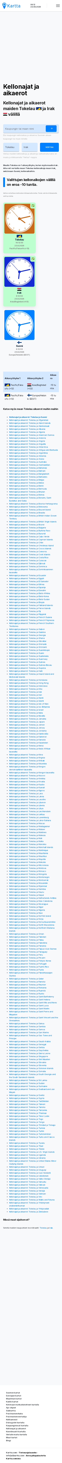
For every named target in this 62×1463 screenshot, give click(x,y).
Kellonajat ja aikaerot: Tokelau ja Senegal (27, 1044)
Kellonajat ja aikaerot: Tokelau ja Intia (25, 689)
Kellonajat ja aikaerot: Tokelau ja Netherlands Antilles (33, 898)
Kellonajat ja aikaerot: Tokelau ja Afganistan (28, 420)
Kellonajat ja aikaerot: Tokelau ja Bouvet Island (30, 509)
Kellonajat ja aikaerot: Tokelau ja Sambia (27, 1026)
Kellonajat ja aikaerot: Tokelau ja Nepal (26, 895)
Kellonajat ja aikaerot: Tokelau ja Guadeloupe (29, 650)
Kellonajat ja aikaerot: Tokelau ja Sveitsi (26, 1095)
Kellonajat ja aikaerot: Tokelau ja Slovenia (27, 1065)
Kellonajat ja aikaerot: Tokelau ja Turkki (26, 1131)
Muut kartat (11, 1437)
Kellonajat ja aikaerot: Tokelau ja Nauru (26, 892)
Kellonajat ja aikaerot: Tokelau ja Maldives (27, 832)
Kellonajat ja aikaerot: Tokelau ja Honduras (28, 680)
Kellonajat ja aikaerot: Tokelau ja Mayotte (27, 859)
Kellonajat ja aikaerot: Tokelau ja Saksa (26, 1023)
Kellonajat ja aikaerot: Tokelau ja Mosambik (28, 883)
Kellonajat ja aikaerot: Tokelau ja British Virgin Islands (33, 521)
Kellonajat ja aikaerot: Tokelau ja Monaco (27, 871)
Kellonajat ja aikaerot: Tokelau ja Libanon (27, 802)
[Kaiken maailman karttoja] (11, 6)
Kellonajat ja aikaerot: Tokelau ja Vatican (27, 1185)
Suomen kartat (13, 1392)
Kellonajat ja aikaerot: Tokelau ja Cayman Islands (31, 539)
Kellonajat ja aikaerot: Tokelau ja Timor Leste (29, 1116)
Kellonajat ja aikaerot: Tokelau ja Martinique (28, 850)
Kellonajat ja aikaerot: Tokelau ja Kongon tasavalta (31, 772)
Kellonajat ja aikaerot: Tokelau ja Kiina (26, 754)
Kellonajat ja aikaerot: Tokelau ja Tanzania (28, 1110)
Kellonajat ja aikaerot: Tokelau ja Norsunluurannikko (32, 922)
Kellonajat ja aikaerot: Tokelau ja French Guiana (30, 617)
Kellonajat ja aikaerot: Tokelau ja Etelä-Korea (29, 596)
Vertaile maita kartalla (16, 1434)
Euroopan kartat (13, 1395)
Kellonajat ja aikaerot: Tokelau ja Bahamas (28, 468)
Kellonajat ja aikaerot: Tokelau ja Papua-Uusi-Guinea (32, 949)
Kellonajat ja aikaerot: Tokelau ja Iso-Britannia (29, 707)
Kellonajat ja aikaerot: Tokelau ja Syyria (26, 1098)
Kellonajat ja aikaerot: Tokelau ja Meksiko (27, 862)
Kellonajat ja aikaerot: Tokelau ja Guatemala (28, 656)
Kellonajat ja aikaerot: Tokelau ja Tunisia (27, 1128)
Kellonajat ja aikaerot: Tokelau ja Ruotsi (26, 993)
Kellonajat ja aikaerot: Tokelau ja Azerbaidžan (29, 465)
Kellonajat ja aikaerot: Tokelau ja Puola (26, 969)
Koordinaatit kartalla (16, 1431)
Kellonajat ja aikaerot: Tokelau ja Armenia (27, 456)
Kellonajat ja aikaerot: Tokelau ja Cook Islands (29, 554)
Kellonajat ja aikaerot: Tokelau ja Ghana (27, 638)
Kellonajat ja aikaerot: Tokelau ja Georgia (27, 635)
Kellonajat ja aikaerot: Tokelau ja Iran (25, 695)
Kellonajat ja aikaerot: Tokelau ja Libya (26, 808)
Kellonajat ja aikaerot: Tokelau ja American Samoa (31, 435)
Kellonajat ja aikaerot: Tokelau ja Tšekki (26, 1149)
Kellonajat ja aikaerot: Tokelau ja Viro (25, 1196)
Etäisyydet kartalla (15, 1422)
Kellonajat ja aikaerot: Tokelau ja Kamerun (28, 736)
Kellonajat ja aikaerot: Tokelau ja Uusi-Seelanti (30, 1173)
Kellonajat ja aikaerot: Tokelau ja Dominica (28, 566)
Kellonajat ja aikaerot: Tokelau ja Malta (26, 841)
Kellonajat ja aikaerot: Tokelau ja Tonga (26, 1122)
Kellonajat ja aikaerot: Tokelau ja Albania (27, 429)
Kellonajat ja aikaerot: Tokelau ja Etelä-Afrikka (29, 593)
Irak (51, 1228)
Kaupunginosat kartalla (17, 1425)
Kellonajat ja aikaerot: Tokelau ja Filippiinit (27, 614)
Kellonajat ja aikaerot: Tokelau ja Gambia (27, 632)
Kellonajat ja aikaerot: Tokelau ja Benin (26, 486)
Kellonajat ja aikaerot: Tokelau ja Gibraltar (27, 641)
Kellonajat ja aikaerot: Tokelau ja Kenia (26, 745)
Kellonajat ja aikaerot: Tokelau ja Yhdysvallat (29, 1208)
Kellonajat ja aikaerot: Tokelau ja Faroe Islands (30, 608)
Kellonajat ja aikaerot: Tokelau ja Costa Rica (28, 557)
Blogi (8, 1440)
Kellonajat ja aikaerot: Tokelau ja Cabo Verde (29, 536)
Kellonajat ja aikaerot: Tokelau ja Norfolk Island (30, 916)
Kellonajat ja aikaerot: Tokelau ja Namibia (27, 889)
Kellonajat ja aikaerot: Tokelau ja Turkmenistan (30, 1134)
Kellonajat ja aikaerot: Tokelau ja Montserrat (28, 880)
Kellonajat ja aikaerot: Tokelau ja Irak (25, 692)
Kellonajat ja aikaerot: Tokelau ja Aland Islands (30, 423)
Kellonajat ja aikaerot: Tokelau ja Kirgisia (27, 757)
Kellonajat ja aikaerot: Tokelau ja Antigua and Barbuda (33, 450)
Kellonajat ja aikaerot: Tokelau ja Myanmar (28, 886)
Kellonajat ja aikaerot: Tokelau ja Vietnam (27, 1194)
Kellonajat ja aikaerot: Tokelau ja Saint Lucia (29, 1005)
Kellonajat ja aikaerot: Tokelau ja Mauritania (28, 853)
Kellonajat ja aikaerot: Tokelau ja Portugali (27, 963)
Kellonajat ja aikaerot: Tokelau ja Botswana (28, 506)
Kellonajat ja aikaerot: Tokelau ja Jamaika (27, 719)
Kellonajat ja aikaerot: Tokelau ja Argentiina (28, 453)
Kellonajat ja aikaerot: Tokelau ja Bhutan (27, 492)
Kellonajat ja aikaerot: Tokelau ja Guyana (27, 668)
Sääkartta (10, 1410)
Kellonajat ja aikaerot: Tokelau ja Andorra (27, 438)
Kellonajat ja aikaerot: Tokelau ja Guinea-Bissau (30, 665)
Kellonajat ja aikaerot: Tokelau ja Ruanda (27, 990)
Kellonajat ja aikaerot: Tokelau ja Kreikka (27, 778)
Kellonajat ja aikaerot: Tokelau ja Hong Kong (28, 683)
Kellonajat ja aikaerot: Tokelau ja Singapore (28, 1056)
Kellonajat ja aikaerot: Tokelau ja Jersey (27, 727)
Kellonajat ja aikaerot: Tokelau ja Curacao (27, 560)
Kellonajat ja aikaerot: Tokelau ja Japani (27, 722)
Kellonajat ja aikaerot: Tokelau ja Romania (27, 987)
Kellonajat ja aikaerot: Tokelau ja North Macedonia (31, 925)
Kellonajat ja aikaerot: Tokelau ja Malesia (27, 835)
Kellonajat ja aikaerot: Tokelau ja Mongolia (28, 874)
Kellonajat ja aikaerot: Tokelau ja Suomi (28, 417)
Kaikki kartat (12, 1401)
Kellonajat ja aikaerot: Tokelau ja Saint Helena (29, 999)
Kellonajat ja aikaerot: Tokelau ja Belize (26, 483)
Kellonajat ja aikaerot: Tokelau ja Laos (26, 793)
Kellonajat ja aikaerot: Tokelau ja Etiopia (26, 602)
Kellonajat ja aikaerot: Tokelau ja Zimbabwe (28, 1211)
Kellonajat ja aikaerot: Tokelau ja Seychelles (29, 1050)
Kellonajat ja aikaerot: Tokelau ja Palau (26, 940)
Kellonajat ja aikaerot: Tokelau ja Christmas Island (31, 545)
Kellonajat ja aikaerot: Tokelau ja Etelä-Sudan (29, 599)
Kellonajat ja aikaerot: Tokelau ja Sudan (27, 1083)
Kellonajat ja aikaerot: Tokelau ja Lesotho (27, 799)
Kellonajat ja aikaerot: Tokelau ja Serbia (27, 1047)
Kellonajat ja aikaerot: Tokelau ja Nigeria (27, 910)
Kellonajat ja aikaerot (21, 90)
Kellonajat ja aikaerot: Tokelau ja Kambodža (28, 733)
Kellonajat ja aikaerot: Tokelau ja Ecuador (27, 575)
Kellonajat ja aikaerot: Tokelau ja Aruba (26, 459)
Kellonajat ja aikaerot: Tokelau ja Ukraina (27, 1158)
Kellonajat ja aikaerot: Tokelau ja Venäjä (27, 1191)
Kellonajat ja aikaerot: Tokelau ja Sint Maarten (29, 1059)
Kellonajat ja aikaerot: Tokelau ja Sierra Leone (29, 1053)
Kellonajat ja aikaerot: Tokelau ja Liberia (27, 805)
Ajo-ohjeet (11, 1407)
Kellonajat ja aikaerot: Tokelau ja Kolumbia (28, 763)
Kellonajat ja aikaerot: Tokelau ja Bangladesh (29, 474)
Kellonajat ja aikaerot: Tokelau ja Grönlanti (28, 647)
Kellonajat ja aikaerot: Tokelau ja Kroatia (27, 781)
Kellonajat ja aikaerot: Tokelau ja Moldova (27, 868)
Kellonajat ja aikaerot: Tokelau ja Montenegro (29, 877)
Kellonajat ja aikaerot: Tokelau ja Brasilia (27, 512)
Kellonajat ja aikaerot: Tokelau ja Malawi (27, 829)
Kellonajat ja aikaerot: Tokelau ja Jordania (27, 730)
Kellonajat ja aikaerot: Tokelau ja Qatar (26, 978)
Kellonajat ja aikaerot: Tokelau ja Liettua (27, 814)
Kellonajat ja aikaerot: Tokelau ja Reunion (27, 984)
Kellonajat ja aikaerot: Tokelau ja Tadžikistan (29, 1101)
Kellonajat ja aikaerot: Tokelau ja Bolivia (26, 494)
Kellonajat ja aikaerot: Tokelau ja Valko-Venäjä (29, 1179)
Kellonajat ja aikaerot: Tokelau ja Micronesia (29, 865)
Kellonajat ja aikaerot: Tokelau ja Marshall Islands (31, 847)
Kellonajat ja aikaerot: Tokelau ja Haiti (25, 671)
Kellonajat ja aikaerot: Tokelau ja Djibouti (27, 563)
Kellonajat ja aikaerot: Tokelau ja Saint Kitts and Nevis (33, 1002)
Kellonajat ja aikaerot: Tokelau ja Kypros (27, 790)
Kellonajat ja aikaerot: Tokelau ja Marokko (27, 844)
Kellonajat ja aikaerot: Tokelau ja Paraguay (28, 952)
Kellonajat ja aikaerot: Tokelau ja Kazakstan (28, 742)
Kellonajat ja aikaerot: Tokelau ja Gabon (27, 629)
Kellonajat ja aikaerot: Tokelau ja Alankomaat (29, 426)
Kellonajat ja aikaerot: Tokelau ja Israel (26, 710)
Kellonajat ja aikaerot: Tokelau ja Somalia (27, 1071)
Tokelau (43, 1228)
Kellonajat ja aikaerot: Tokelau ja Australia (27, 462)
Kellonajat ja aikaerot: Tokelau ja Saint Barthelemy (31, 996)
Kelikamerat (11, 1419)
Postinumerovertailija (16, 1416)
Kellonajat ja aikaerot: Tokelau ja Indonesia (28, 686)
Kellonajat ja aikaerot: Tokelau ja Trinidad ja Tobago (32, 1125)
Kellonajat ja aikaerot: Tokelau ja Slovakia (27, 1062)
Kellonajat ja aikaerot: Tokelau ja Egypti (26, 578)
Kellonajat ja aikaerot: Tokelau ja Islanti (26, 701)
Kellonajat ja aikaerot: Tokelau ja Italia (26, 713)
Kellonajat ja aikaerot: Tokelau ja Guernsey (28, 659)
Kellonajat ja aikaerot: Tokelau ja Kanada (27, 739)
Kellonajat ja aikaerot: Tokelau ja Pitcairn (27, 958)
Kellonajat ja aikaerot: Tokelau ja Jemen (27, 725)
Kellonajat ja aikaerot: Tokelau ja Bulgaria (27, 527)
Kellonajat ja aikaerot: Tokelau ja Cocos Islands (30, 548)
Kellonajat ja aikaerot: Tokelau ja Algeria (27, 432)
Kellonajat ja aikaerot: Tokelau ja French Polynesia (31, 620)
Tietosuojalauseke (28, 1452)
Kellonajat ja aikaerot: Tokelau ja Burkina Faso (29, 530)
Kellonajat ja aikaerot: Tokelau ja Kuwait (27, 787)
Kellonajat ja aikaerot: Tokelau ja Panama (27, 946)
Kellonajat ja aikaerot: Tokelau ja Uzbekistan (29, 1176)
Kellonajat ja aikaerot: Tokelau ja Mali (25, 838)
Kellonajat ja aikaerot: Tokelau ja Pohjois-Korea (30, 961)
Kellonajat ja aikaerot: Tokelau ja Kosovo (27, 775)
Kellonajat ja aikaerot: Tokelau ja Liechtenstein (30, 811)
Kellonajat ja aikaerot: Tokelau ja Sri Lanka (28, 1080)
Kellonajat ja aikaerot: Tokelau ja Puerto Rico (29, 966)
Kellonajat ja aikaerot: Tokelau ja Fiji (25, 611)
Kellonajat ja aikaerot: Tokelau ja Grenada (27, 644)
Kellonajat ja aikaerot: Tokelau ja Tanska (27, 1107)
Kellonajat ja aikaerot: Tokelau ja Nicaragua (28, 904)
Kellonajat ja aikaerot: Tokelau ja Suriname (28, 1086)
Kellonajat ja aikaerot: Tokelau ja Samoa (27, 1029)
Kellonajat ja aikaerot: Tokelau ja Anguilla (27, 444)
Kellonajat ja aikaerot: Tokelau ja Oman (26, 934)
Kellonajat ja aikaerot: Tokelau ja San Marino (29, 1032)
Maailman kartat (14, 1398)
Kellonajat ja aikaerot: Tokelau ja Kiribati (27, 760)
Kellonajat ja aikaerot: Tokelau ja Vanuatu (27, 1182)
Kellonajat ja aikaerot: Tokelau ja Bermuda (28, 489)
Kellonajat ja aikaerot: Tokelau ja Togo (26, 1119)
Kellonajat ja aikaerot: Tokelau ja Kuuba (26, 784)
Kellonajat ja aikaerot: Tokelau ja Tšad (26, 1146)
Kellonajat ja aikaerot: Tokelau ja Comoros (28, 551)
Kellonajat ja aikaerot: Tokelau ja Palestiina (28, 943)
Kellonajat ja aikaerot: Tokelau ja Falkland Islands (31, 605)
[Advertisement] (31, 47)
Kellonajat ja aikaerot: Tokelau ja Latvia (26, 796)
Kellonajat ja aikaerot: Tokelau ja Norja (26, 919)
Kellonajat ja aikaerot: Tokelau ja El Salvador (29, 581)
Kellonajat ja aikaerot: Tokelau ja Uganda (27, 1155)
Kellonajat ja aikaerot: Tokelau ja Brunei (26, 524)
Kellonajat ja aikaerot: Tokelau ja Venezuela (28, 1188)
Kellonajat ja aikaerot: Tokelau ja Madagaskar (29, 826)
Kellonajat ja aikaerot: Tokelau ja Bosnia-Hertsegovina (33, 503)
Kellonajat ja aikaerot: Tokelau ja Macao (27, 823)
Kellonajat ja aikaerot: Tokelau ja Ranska (27, 981)
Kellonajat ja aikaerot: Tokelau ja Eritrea (26, 584)
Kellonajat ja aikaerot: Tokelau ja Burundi (27, 533)
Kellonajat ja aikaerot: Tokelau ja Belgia (26, 480)
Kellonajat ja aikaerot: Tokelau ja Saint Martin (29, 1008)
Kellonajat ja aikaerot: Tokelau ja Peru (26, 955)
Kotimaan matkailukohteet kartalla (22, 1404)
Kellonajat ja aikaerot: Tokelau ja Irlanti (26, 698)
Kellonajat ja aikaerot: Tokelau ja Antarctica (28, 447)
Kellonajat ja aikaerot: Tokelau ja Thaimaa (27, 1113)
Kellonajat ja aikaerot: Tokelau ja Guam (26, 653)
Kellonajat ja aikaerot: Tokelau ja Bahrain (27, 471)
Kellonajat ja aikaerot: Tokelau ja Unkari (26, 1167)
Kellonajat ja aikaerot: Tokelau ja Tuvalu (27, 1143)
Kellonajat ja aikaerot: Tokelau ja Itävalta (27, 716)
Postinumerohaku (14, 1413)
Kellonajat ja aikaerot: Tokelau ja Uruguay (27, 1170)
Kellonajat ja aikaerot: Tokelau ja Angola (27, 441)
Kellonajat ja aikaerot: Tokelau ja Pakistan (27, 937)
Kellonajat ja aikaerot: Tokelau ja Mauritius (28, 856)
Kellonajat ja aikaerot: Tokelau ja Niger (26, 907)
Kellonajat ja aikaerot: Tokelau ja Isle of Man (28, 704)
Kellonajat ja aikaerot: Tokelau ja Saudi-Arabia (30, 1041)
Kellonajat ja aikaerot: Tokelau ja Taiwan (27, 1104)
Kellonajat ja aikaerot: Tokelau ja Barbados (28, 477)
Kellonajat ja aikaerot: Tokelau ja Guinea (27, 662)
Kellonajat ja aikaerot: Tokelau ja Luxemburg (29, 817)
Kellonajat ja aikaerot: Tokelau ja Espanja (27, 587)
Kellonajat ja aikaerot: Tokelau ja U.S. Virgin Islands (32, 1152)
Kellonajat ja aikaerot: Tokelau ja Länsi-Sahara (30, 820)
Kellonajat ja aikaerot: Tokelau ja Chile (26, 542)
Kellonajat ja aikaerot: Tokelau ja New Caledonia (31, 901)
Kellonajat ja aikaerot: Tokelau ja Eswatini (27, 590)
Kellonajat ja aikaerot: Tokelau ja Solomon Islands (31, 1068)
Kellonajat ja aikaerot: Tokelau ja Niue (26, 913)
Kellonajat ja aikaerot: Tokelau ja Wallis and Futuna (31, 1199)
